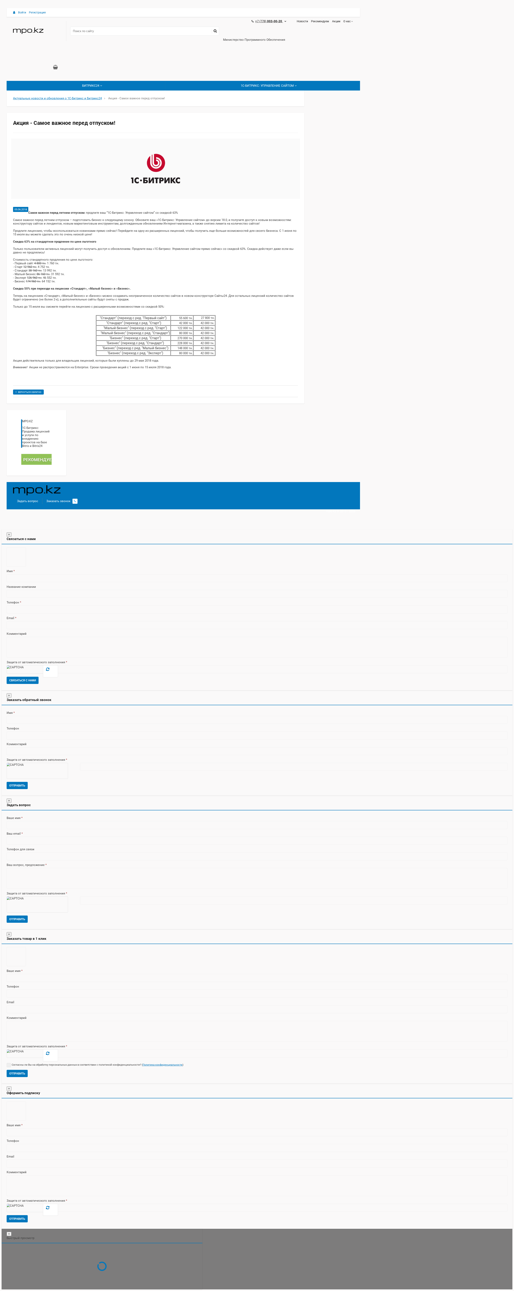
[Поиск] (215, 31)
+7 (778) (269, 21)
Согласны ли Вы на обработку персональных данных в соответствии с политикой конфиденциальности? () (98, 1064)
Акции (336, 21)
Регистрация (37, 12)
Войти (22, 12)
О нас (347, 21)
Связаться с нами (22, 680)
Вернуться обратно (29, 392)
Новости (302, 21)
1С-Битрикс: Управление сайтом (267, 85)
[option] (155, 169)
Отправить (17, 785)
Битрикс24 (90, 85)
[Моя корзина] (55, 67)
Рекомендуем (320, 21)
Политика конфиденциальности (163, 1064)
